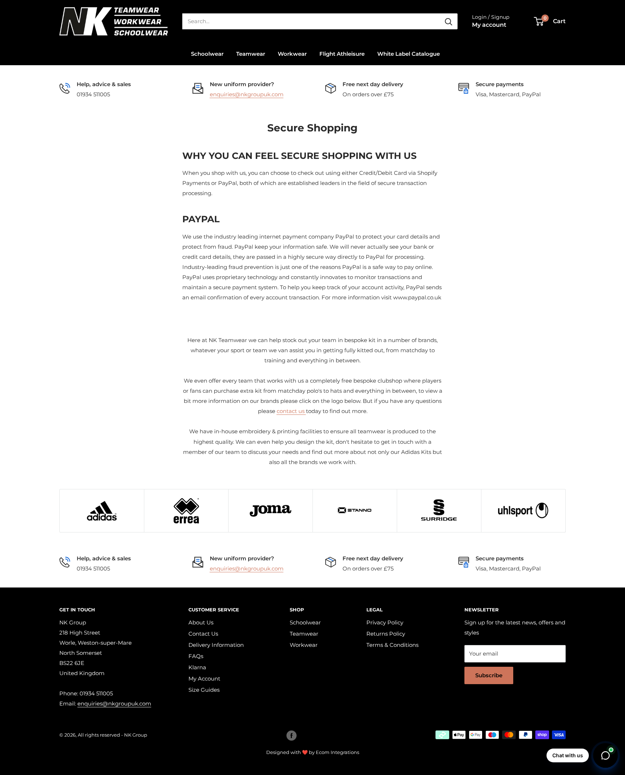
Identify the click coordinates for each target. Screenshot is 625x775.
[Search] (448, 21)
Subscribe (488, 675)
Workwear (292, 53)
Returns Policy (385, 633)
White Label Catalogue (408, 53)
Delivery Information (216, 644)
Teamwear (250, 53)
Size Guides (204, 689)
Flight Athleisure (342, 53)
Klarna (197, 667)
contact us (291, 411)
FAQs (195, 656)
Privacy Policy (384, 622)
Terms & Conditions (392, 644)
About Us (200, 622)
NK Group (135, 735)
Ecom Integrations (337, 752)
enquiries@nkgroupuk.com (247, 94)
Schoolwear (207, 53)
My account (489, 24)
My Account (204, 678)
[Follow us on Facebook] (291, 735)
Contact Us (203, 633)
